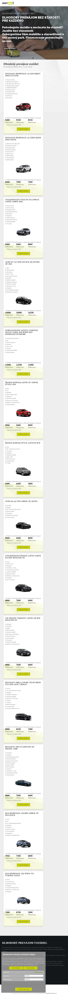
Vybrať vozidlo (23, 129)
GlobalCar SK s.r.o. (51, 993)
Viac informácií (16, 968)
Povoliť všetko (30, 968)
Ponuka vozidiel (10, 48)
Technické (6, 972)
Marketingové (8, 979)
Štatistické (7, 976)
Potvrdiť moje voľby (23, 989)
